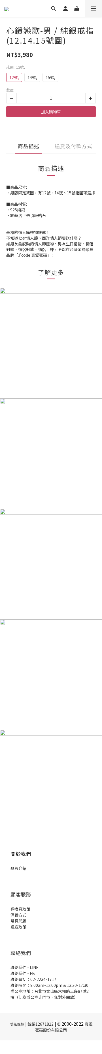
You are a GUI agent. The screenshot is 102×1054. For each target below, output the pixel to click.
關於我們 (20, 853)
